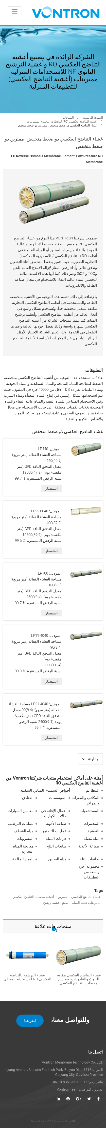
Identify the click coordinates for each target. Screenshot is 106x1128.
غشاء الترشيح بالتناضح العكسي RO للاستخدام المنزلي (27, 977)
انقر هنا (30, 1020)
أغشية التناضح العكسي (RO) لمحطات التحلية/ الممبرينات (62, 121)
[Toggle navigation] (14, 11)
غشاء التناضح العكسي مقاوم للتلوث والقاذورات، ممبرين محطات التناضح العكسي (79, 979)
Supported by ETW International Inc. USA (53, 1121)
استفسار (51, 488)
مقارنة (93, 759)
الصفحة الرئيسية (93, 117)
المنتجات (68, 117)
